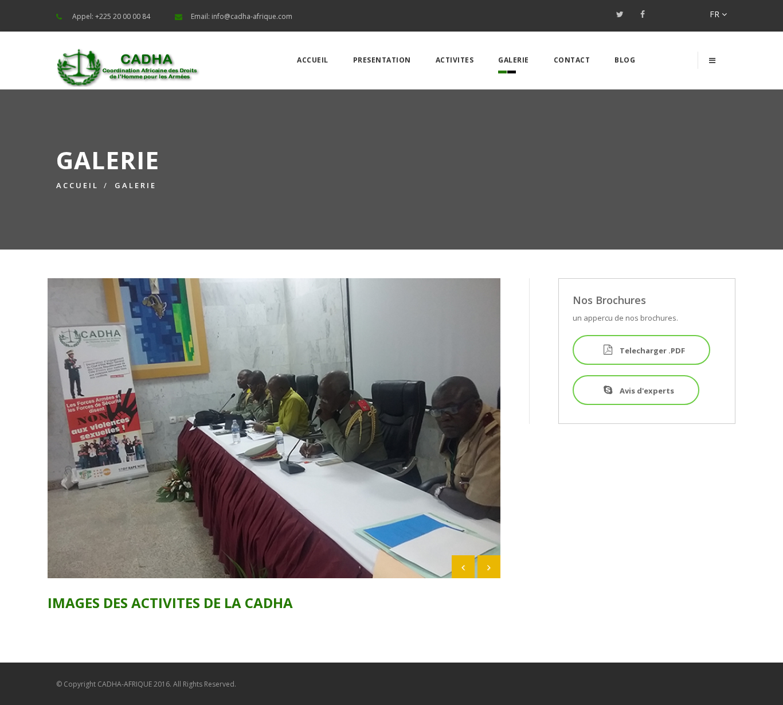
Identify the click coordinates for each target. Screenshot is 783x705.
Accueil (312, 60)
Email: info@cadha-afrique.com (241, 16)
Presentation (382, 60)
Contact (572, 60)
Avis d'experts (646, 390)
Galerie (513, 60)
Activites (455, 60)
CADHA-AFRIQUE (124, 684)
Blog (624, 60)
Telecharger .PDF (651, 350)
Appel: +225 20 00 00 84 (111, 16)
